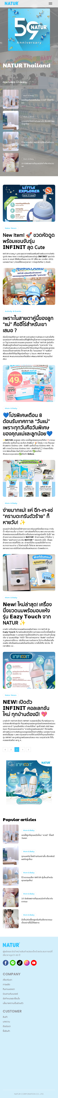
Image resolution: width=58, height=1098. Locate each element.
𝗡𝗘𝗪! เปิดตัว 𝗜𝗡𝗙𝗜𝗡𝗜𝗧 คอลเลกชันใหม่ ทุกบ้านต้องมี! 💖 (26, 708)
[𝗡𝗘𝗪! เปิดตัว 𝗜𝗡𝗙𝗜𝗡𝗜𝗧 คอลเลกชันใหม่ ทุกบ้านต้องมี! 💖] (29, 670)
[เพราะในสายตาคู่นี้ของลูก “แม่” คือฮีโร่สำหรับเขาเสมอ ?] (29, 286)
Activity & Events (13, 311)
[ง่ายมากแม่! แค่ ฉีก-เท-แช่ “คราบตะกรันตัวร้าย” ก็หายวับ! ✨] (29, 478)
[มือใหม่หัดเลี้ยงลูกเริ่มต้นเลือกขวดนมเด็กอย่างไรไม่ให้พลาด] (11, 918)
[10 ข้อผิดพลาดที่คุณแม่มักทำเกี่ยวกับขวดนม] (11, 162)
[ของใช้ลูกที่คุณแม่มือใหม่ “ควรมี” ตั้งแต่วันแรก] (11, 99)
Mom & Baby (28, 95)
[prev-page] (5, 749)
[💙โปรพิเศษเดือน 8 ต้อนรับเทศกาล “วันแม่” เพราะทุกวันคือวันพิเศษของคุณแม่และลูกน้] (29, 383)
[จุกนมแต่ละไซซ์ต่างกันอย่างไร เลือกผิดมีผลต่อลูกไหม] (11, 120)
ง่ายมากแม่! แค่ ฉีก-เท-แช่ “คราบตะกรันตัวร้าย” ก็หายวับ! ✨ (28, 516)
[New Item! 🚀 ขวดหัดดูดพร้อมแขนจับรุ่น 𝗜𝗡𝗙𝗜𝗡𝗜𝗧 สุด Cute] (29, 203)
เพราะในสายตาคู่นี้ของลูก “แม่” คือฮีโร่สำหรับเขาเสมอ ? (28, 324)
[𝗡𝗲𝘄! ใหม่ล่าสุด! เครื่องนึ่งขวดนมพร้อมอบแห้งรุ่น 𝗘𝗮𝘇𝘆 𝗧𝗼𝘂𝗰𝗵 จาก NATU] (29, 572)
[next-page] (28, 749)
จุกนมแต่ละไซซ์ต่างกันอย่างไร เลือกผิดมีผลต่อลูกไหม (37, 123)
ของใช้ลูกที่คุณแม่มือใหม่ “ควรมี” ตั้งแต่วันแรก (37, 102)
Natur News (10, 228)
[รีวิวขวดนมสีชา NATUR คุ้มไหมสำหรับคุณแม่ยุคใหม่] (11, 141)
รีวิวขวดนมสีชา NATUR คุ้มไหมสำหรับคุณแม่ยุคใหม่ (37, 144)
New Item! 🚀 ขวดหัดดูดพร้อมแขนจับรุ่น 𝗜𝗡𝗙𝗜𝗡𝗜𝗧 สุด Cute (29, 241)
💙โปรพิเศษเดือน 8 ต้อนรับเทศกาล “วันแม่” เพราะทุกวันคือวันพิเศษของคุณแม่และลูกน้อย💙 (28, 424)
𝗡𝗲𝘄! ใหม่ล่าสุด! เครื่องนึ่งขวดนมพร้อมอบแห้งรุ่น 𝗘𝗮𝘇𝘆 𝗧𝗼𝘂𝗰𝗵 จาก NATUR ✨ (27, 613)
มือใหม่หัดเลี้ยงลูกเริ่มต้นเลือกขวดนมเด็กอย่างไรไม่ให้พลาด (36, 921)
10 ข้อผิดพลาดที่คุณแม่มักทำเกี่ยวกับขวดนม (37, 165)
